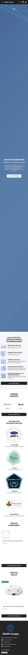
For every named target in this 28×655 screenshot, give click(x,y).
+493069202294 (6, 642)
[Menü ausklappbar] (25, 2)
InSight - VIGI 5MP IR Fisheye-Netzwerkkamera (13, 606)
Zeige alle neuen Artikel (14, 565)
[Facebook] (2, 653)
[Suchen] (20, 2)
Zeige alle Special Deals (14, 616)
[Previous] (22, 398)
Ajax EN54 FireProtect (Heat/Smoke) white (12, 540)
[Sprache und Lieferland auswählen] (22, 2)
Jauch (20, 408)
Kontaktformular (7, 646)
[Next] (25, 398)
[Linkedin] (6, 653)
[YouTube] (4, 653)
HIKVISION (7, 408)
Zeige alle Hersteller (14, 414)
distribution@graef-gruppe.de (10, 644)
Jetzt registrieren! (14, 176)
